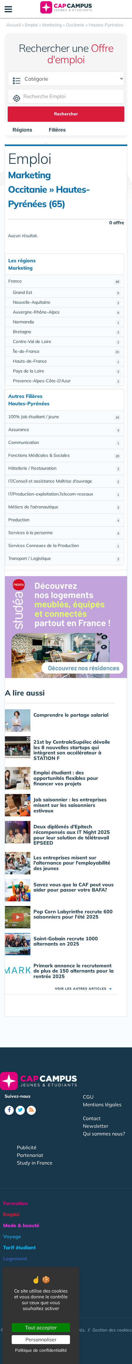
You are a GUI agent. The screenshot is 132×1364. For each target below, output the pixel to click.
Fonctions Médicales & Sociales (63, 455)
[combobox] (25, 130)
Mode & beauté (21, 1225)
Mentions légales (102, 1104)
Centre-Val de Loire (66, 341)
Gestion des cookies (112, 1330)
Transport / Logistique (63, 558)
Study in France (34, 1163)
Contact (92, 1118)
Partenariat (30, 1155)
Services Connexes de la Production (63, 545)
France (63, 281)
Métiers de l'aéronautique (63, 507)
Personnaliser (40, 1339)
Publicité (27, 1147)
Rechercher (66, 114)
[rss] (31, 1110)
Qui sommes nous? (104, 1134)
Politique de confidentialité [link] (41, 1350)
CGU (88, 1097)
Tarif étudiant (19, 1247)
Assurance (63, 429)
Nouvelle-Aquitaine (66, 302)
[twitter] (20, 1110)
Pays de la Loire (66, 371)
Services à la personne (63, 532)
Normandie (66, 322)
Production (63, 519)
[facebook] (9, 1110)
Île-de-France (66, 351)
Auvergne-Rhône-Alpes (66, 312)
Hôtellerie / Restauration (63, 468)
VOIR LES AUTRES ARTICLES (83, 989)
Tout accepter (41, 1327)
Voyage (12, 1236)
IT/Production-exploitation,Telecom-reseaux (63, 494)
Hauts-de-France (66, 361)
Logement (15, 1258)
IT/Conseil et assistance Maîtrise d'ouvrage (63, 481)
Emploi (11, 1214)
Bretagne (66, 331)
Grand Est (66, 292)
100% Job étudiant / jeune (63, 416)
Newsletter (95, 1126)
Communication (63, 442)
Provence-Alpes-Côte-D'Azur (66, 380)
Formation (15, 1203)
